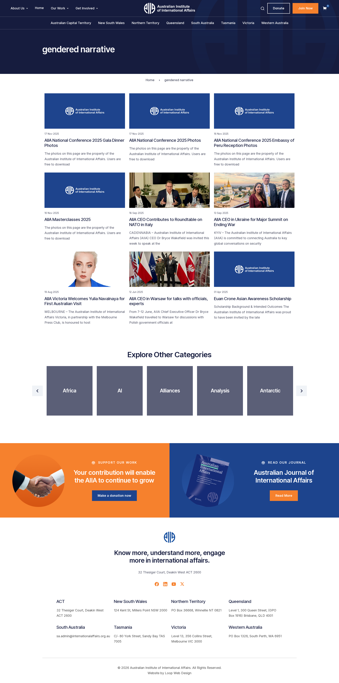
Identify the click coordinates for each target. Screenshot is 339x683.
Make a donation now (114, 495)
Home (39, 8)
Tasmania (228, 23)
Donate (278, 8)
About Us (18, 8)
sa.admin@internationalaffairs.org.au (83, 636)
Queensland (175, 23)
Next (301, 391)
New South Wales (111, 23)
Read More (283, 495)
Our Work (58, 8)
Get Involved (85, 8)
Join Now (305, 8)
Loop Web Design (178, 673)
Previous (37, 391)
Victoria (248, 23)
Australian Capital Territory (71, 23)
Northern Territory (145, 23)
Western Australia (274, 23)
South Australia (202, 23)
